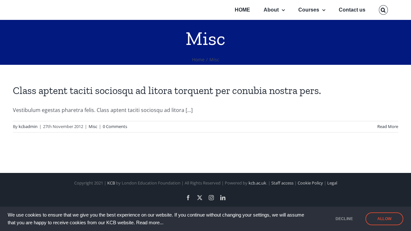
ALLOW (384, 219)
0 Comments (115, 126)
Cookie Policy (310, 183)
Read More (387, 126)
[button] (383, 10)
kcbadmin (28, 126)
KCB (111, 183)
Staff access (282, 183)
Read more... (149, 222)
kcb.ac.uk (257, 183)
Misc (93, 126)
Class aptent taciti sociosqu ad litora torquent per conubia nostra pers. (167, 90)
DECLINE (344, 219)
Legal (332, 183)
